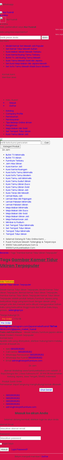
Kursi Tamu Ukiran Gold (17, 187)
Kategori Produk (11, 146)
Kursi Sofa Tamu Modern (18, 175)
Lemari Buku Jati (14, 195)
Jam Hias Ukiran (14, 163)
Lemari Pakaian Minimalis (18, 201)
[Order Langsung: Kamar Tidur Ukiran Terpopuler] (1, 278)
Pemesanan (12, 116)
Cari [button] (46, 142)
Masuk (4, 449)
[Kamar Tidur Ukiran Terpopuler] (19, 275)
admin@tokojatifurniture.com (27, 360)
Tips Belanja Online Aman (19, 122)
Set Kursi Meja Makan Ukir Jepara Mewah (26, 63)
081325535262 (17, 348)
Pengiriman (11, 125)
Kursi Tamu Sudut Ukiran (18, 181)
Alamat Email (6, 424)
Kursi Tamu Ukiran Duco (18, 184)
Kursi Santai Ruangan (16, 169)
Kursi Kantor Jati (14, 166)
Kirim (45, 37)
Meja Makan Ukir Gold (16, 128)
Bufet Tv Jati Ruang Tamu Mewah (23, 57)
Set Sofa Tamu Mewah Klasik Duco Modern (28, 66)
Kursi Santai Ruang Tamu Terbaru (23, 54)
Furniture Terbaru (15, 160)
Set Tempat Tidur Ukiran (18, 131)
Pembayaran (12, 119)
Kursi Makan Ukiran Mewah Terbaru (23, 51)
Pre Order (6, 322)
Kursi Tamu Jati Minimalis (19, 178)
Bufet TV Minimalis (15, 154)
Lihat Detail (46, 389)
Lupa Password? (20, 449)
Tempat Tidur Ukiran (16, 234)
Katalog (10, 110)
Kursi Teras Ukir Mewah (17, 192)
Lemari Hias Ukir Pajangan (19, 198)
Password (5, 434)
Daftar (45, 456)
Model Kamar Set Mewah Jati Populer (25, 45)
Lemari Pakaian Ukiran (17, 204)
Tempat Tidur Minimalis (18, 231)
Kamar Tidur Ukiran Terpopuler (15, 284)
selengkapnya (16, 310)
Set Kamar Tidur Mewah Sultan (21, 48)
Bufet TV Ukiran (13, 157)
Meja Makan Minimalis (17, 207)
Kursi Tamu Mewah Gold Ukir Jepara (24, 60)
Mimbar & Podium (15, 222)
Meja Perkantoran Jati (17, 219)
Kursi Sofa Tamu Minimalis (19, 172)
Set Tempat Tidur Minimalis (20, 225)
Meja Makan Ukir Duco (17, 210)
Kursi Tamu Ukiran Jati (17, 134)
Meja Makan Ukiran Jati (17, 216)
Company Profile (14, 113)
